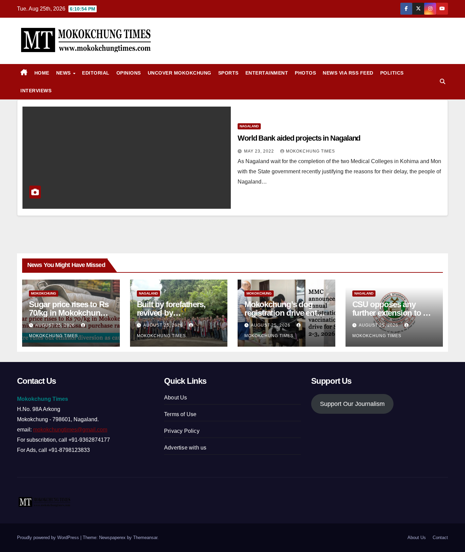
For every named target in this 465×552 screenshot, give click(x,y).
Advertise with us (185, 448)
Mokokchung (43, 293)
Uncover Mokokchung (179, 73)
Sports (228, 73)
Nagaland (249, 126)
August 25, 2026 (55, 325)
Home (41, 73)
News (64, 73)
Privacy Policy (181, 431)
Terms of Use (180, 414)
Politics (392, 73)
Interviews (35, 90)
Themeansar (145, 537)
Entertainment (266, 73)
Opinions (128, 73)
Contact (440, 537)
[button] (442, 81)
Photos (305, 73)
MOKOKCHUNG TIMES (310, 151)
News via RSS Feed (348, 73)
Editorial (96, 73)
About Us (175, 397)
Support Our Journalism (352, 403)
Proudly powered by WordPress (48, 537)
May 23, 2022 (259, 151)
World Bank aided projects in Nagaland (299, 138)
